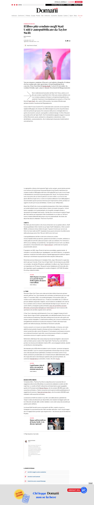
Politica (28, 15)
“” (48, 245)
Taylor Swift (46, 86)
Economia (54, 15)
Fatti (42, 15)
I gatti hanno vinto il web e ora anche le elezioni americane (37, 367)
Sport (71, 15)
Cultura (65, 15)
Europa (33, 15)
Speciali (80, 15)
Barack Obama (44, 388)
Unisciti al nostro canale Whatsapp (37, 481)
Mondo (38, 15)
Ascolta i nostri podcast (34, 476)
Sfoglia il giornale (61, 2)
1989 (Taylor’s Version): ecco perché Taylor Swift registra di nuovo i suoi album (38, 279)
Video (75, 15)
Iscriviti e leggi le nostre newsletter (37, 472)
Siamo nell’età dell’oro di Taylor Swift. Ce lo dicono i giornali (38, 422)
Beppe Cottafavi (27, 36)
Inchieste (14, 15)
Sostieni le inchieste (58, 4)
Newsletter (78, 4)
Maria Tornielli (33, 284)
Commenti (21, 15)
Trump (58, 359)
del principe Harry (44, 392)
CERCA (20, 4)
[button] (65, 40)
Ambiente (47, 15)
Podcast (69, 4)
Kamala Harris (34, 359)
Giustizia (60, 15)
